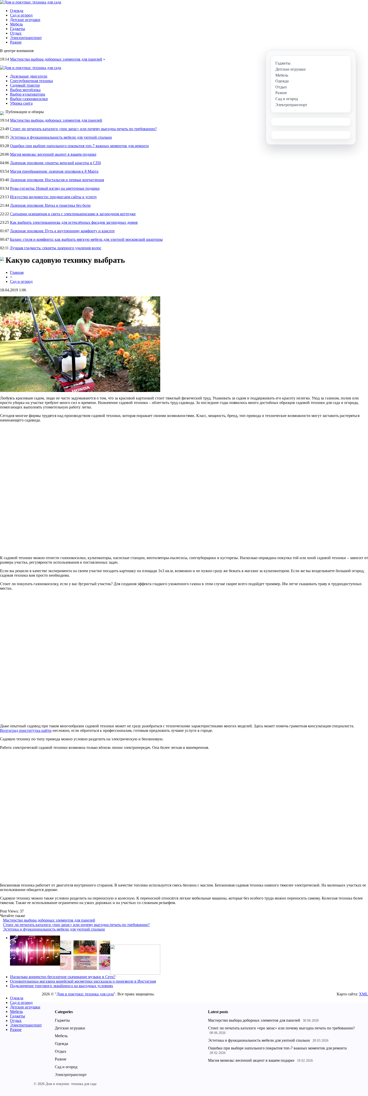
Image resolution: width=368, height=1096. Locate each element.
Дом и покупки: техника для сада (85, 994)
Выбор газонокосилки (29, 99)
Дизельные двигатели (28, 76)
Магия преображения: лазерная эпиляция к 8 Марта (54, 171)
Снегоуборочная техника (31, 81)
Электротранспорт (26, 38)
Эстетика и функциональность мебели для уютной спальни (61, 137)
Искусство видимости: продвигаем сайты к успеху (53, 197)
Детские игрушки (25, 20)
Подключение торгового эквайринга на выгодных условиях (61, 986)
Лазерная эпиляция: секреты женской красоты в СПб (55, 163)
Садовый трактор (25, 85)
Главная (17, 272)
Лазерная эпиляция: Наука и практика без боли (50, 205)
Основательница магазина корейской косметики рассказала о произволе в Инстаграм (83, 981)
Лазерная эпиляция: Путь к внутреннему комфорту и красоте (62, 231)
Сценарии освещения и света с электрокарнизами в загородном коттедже (73, 214)
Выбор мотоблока (25, 90)
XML (363, 994)
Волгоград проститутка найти (26, 730)
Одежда (16, 11)
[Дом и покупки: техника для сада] (30, 2)
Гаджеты (17, 29)
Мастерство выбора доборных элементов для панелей (56, 59)
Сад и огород (21, 15)
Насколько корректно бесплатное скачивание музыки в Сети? (62, 977)
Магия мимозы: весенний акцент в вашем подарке (53, 154)
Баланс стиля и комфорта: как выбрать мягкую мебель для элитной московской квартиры (86, 239)
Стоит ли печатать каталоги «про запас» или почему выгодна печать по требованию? (83, 129)
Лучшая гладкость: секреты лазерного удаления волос (55, 248)
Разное (16, 42)
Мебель (16, 24)
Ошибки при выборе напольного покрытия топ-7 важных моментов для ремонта (79, 146)
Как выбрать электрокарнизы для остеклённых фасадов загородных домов (74, 222)
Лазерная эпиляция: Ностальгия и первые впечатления (57, 180)
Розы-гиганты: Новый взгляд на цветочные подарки (55, 188)
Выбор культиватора (27, 94)
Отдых (16, 33)
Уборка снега (21, 103)
